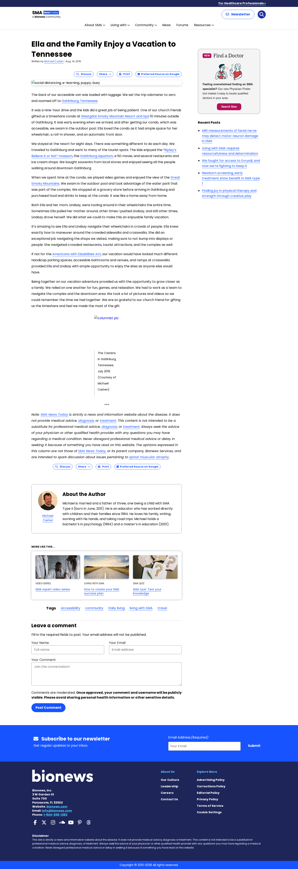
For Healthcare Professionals (241, 3)
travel (162, 608)
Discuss (85, 74)
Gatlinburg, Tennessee (80, 100)
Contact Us (169, 799)
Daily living (116, 608)
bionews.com (57, 807)
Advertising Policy (211, 780)
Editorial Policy (208, 793)
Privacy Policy (207, 799)
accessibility (70, 608)
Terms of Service (210, 806)
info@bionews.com (57, 811)
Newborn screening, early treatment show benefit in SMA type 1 (231, 178)
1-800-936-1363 (55, 815)
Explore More (207, 772)
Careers (167, 793)
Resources (202, 25)
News (166, 25)
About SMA (93, 25)
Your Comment (43, 659)
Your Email (117, 642)
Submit (254, 745)
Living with (118, 25)
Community (144, 25)
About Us (168, 772)
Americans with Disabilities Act (76, 254)
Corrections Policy (211, 786)
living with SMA (141, 608)
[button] (238, 14)
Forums (182, 25)
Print (125, 74)
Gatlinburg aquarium (96, 156)
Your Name (40, 642)
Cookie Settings (209, 812)
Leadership (169, 786)
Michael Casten (54, 61)
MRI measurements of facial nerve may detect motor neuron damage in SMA (230, 135)
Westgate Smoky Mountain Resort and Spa (115, 116)
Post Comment (48, 707)
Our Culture (170, 780)
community (94, 608)
